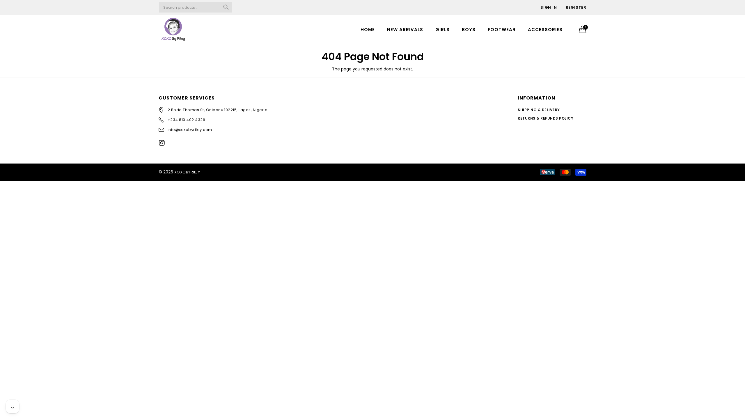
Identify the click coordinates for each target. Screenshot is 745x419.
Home (368, 29)
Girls (442, 29)
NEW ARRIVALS (405, 29)
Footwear (502, 29)
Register (576, 7)
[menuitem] (367, 29)
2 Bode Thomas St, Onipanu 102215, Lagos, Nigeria (217, 110)
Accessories (545, 29)
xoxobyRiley (187, 172)
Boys (469, 29)
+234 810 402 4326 (186, 119)
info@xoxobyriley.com (190, 129)
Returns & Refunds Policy (545, 118)
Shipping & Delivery (539, 109)
